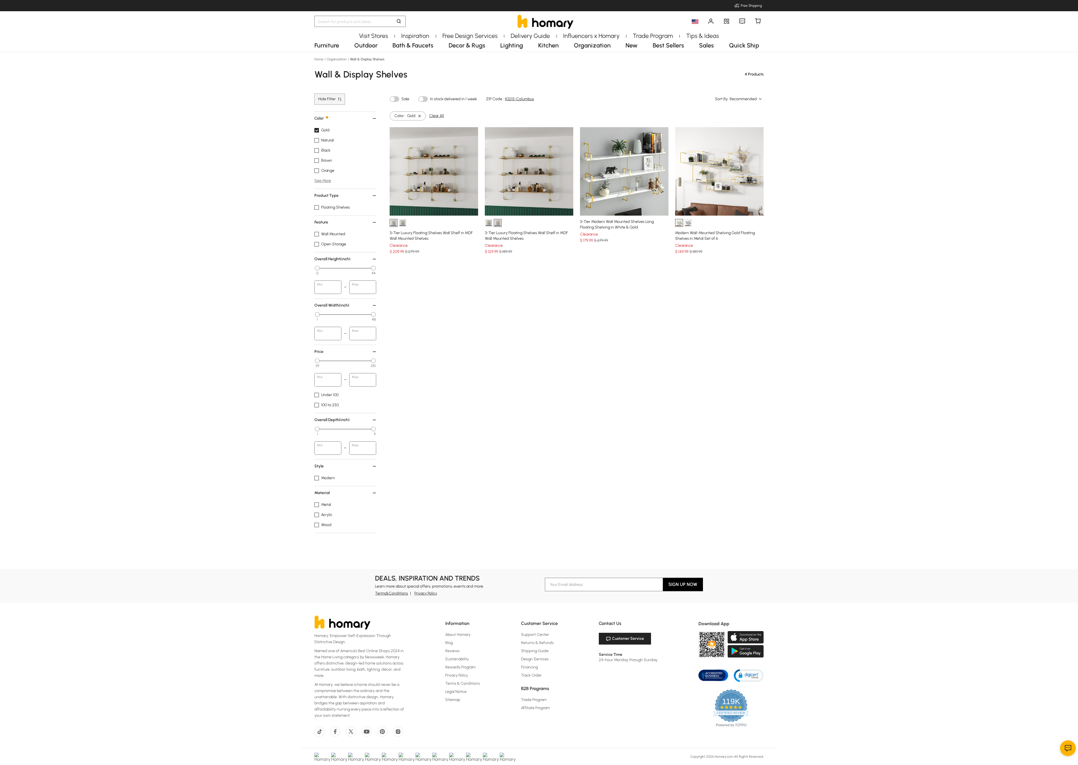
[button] (749, 675)
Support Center (535, 634)
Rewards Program (460, 667)
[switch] (394, 99)
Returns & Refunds (537, 642)
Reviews (452, 650)
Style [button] (319, 466)
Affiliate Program (535, 707)
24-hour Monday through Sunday (628, 659)
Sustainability (457, 659)
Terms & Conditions (462, 683)
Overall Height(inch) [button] (332, 259)
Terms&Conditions (391, 593)
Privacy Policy (425, 593)
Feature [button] (321, 222)
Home (319, 59)
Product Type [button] (326, 195)
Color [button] (319, 118)
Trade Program (534, 699)
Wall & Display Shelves (366, 59)
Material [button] (322, 492)
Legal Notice (456, 691)
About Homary (458, 634)
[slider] (317, 268)
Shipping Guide (535, 650)
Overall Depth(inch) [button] (332, 419)
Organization (337, 59)
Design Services (535, 659)
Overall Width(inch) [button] (331, 305)
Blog (449, 642)
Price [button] (318, 351)
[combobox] (746, 99)
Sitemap (452, 699)
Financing (529, 667)
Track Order (531, 675)
